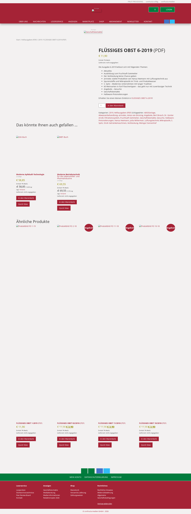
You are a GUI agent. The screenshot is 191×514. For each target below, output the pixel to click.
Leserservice (57, 21)
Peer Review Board (23, 495)
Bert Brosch (158, 115)
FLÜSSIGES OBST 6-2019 (141, 98)
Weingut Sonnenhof (147, 123)
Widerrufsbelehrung (105, 493)
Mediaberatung (49, 493)
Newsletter (133, 21)
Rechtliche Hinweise (105, 490)
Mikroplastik (165, 120)
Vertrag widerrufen (104, 504)
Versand (22, 190)
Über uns (23, 21)
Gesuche (160, 118)
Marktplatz (88, 21)
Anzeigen (72, 21)
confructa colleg (152, 2)
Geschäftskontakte (148, 118)
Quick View (23, 204)
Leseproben (20, 490)
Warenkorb (74, 490)
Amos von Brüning (135, 115)
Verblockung (132, 123)
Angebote (148, 115)
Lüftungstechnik (152, 120)
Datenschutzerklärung (96, 477)
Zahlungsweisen (76, 495)
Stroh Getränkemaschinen (115, 123)
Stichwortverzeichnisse (25, 493)
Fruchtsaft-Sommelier (129, 118)
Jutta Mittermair (137, 120)
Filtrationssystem (111, 118)
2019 (40, 40)
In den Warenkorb (115, 105)
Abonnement (115, 21)
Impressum (116, 477)
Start (18, 40)
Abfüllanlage (149, 112)
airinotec (122, 115)
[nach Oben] (84, 471)
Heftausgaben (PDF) (29, 40)
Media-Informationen (51, 495)
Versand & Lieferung (78, 493)
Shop (101, 21)
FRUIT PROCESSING (135, 2)
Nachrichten (39, 21)
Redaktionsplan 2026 (51, 498)
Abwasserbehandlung (108, 115)
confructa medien (168, 2)
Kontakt (148, 21)
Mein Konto (75, 477)
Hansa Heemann (122, 120)
